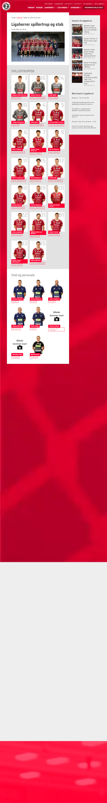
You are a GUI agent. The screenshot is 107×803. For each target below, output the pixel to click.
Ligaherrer (48, 7)
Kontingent (49, 4)
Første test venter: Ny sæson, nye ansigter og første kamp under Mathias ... (84, 128)
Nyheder (39, 7)
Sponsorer (75, 7)
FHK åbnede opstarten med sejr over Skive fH (83, 116)
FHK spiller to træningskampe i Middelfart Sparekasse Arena (81, 110)
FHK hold (68, 4)
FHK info (77, 4)
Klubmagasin (58, 4)
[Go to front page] (6, 6)
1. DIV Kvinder (62, 7)
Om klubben (99, 4)
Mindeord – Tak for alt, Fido (80, 98)
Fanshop (31, 7)
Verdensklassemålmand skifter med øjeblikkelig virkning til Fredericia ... (83, 103)
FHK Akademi (87, 4)
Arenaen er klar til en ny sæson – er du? (84, 121)
